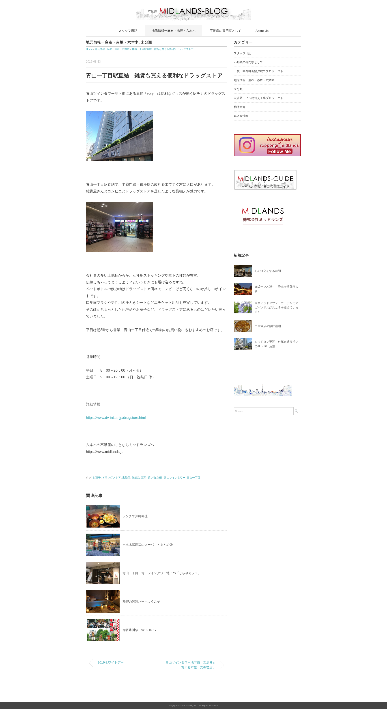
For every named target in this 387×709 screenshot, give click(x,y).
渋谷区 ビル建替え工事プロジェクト (258, 98)
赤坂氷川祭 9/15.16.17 (140, 630)
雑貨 (160, 477)
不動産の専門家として (225, 30)
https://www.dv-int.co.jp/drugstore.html (116, 418)
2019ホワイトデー (111, 662)
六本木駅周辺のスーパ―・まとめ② (148, 544)
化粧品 (136, 477)
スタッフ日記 (127, 30)
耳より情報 (241, 116)
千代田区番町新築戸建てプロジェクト (258, 71)
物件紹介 (239, 107)
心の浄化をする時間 (268, 271)
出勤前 (126, 477)
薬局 (143, 477)
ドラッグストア (111, 477)
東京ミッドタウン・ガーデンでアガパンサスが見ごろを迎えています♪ (276, 307)
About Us (262, 30)
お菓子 (97, 477)
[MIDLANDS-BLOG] (193, 5)
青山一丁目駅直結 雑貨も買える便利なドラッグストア (163, 49)
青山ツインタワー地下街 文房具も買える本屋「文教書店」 (191, 665)
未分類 (146, 42)
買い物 (152, 477)
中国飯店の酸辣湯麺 (268, 326)
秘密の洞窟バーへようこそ (141, 601)
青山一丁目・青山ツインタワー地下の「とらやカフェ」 (162, 573)
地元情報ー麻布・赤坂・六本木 (174, 30)
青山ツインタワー (174, 477)
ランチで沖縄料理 (135, 516)
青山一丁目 (193, 477)
